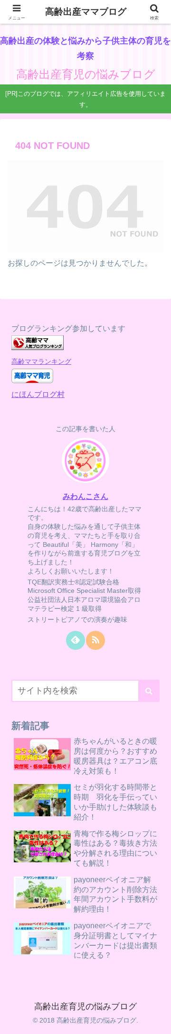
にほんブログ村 (38, 394)
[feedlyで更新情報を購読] (75, 640)
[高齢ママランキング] (37, 347)
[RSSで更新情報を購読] (95, 640)
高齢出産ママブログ (85, 12)
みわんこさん (85, 496)
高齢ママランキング (41, 361)
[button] (149, 691)
